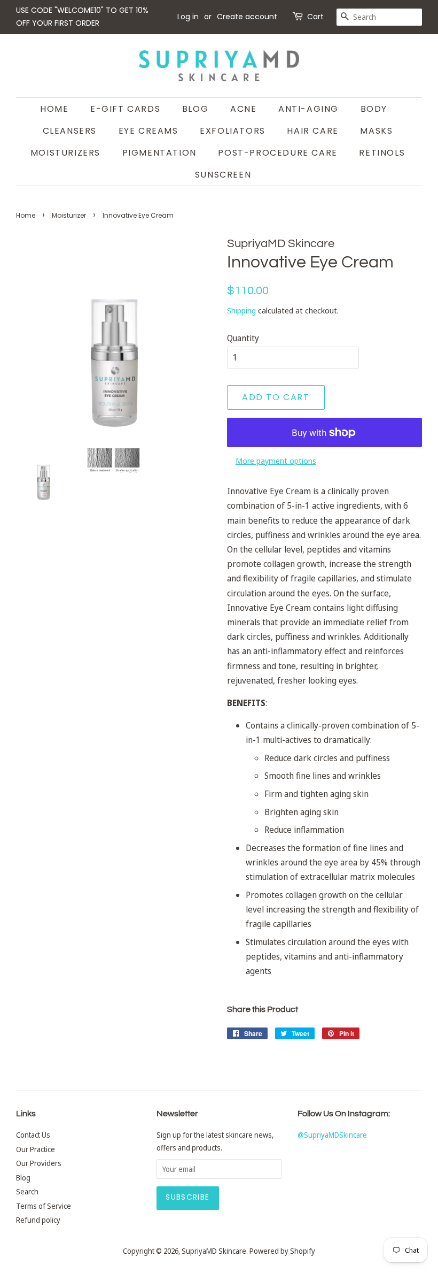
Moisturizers (65, 153)
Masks (376, 131)
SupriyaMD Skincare (214, 1251)
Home (54, 109)
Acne (243, 109)
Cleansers (70, 131)
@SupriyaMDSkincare (332, 1135)
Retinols (382, 153)
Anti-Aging (308, 109)
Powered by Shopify (282, 1251)
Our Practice (35, 1149)
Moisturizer (69, 215)
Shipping (241, 310)
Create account (247, 16)
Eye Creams (148, 131)
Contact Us (33, 1135)
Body (374, 109)
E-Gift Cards (125, 109)
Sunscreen (223, 174)
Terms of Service (43, 1206)
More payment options (276, 460)
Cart (315, 16)
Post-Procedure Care (277, 153)
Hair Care (312, 131)
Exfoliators (232, 131)
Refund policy (38, 1220)
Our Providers (38, 1163)
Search (27, 1191)
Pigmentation (159, 153)
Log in (188, 16)
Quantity (243, 338)
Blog (195, 109)
